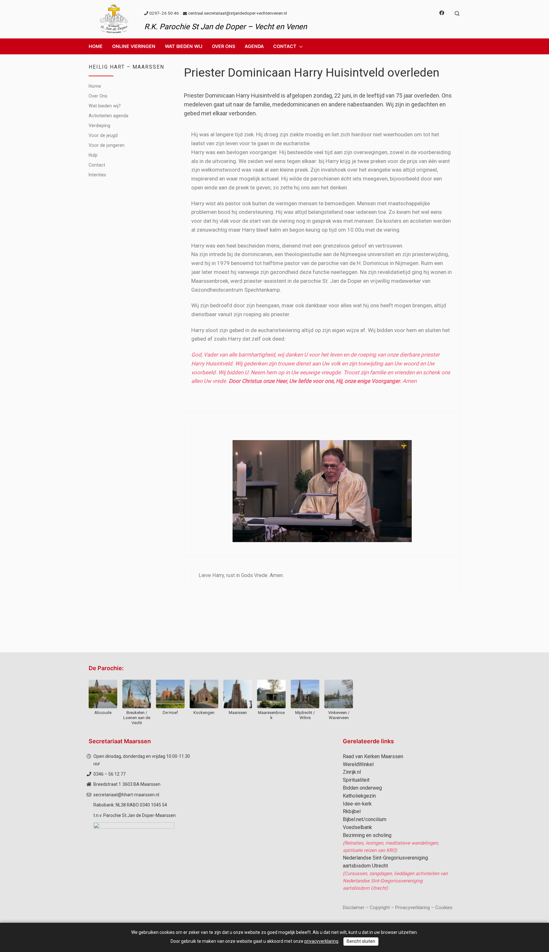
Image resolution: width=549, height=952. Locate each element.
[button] (133, 46)
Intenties (97, 174)
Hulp (93, 155)
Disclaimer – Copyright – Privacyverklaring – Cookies (397, 907)
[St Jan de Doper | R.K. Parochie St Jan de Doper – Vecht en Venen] (114, 18)
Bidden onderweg (362, 788)
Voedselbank (357, 827)
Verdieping (99, 125)
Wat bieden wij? (105, 105)
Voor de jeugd (103, 135)
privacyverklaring (321, 941)
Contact (97, 164)
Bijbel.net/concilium (364, 819)
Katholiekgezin (359, 796)
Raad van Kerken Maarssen (373, 756)
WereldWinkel (358, 764)
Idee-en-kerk (357, 804)
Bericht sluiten (361, 941)
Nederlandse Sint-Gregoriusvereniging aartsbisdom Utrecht (385, 862)
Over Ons (98, 96)
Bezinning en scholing (367, 835)
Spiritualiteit (356, 780)
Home (95, 86)
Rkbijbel (352, 811)
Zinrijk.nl (352, 772)
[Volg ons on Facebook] (441, 13)
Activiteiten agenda (108, 115)
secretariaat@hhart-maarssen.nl (126, 794)
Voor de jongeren (107, 145)
